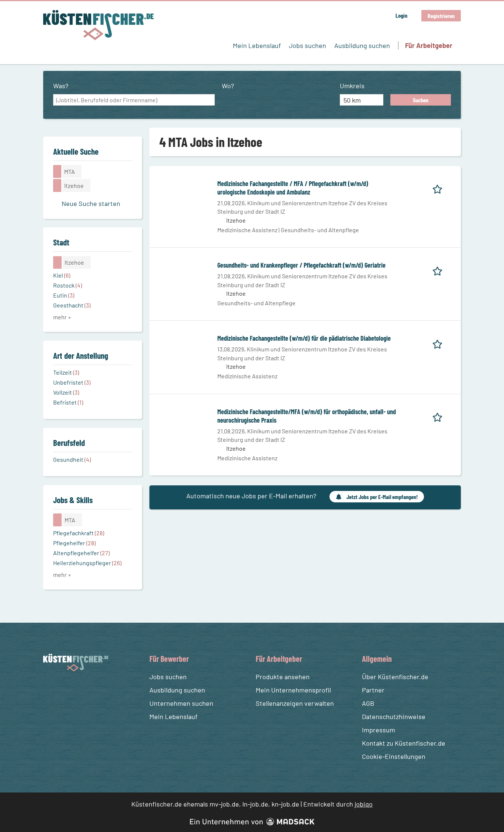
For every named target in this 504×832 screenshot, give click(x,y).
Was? (60, 86)
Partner (373, 690)
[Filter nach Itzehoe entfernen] (57, 262)
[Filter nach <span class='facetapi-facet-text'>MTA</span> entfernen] (57, 171)
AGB (368, 703)
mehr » (62, 316)
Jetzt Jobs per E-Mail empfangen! (382, 496)
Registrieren (441, 15)
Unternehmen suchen (181, 703)
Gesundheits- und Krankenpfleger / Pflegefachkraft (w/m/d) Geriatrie (301, 265)
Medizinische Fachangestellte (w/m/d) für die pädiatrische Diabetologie (304, 338)
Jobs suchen (307, 45)
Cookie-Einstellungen (393, 756)
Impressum (378, 730)
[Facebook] (50, 689)
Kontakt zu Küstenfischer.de (403, 743)
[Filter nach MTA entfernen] (57, 519)
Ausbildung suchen (362, 45)
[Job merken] (440, 188)
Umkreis (352, 86)
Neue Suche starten (91, 203)
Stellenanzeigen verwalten (295, 703)
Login (401, 15)
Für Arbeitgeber (428, 45)
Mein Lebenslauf (257, 45)
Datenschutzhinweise (393, 716)
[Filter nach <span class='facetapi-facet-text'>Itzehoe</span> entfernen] (57, 185)
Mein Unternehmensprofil (293, 690)
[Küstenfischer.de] (98, 25)
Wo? (228, 86)
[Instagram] (63, 689)
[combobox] (134, 100)
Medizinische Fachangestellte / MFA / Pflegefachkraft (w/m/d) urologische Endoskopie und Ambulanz (292, 187)
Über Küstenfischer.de (395, 677)
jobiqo (364, 804)
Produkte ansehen (283, 677)
